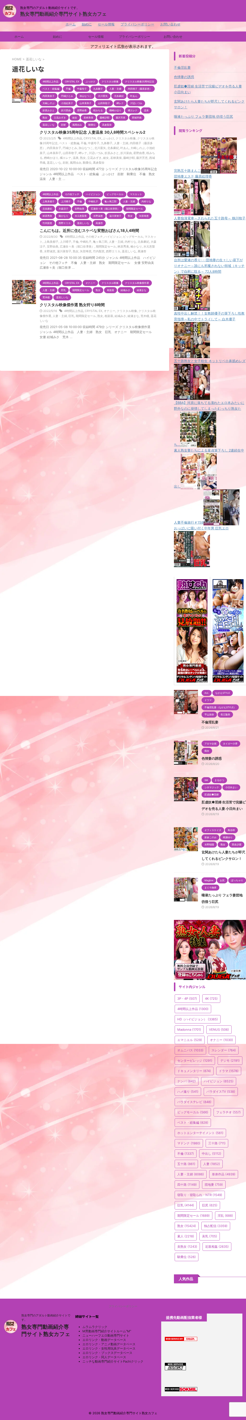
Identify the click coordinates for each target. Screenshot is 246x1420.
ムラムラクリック (94, 1327)
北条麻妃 (113, 148)
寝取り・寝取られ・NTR (199, 1195)
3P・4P (187, 998)
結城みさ (120, 316)
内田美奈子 (54, 148)
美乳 (209, 1236)
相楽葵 (109, 316)
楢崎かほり (51, 158)
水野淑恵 (49, 251)
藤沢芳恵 (142, 158)
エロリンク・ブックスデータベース (107, 1353)
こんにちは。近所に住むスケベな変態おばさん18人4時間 (89, 230)
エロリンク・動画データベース (104, 1340)
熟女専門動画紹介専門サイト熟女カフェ (63, 14)
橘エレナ (65, 158)
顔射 (65, 162)
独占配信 (216, 1226)
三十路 (217, 1143)
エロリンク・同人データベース (104, 1357)
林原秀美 (123, 246)
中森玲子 (93, 143)
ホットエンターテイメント (200, 1133)
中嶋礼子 (86, 241)
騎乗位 (87, 162)
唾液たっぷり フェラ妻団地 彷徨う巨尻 (203, 116)
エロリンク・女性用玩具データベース (108, 1348)
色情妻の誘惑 (184, 77)
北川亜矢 (100, 148)
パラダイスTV (220, 1091)
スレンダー (223, 1050)
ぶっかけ (108, 138)
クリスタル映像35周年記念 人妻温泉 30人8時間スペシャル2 (92, 132)
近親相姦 (217, 1246)
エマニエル (189, 1040)
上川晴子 (65, 241)
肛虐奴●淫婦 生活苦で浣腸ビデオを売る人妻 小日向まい (208, 89)
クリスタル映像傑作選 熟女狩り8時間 (72, 304)
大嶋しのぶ (137, 148)
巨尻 (209, 1205)
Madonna (189, 1029)
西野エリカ (113, 251)
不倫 (83, 143)
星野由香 (139, 153)
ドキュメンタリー (194, 1071)
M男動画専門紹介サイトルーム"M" (106, 1331)
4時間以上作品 (72, 138)
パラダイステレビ (194, 1102)
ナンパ (186, 1081)
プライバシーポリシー (137, 24)
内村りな (130, 241)
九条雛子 (106, 143)
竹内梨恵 (99, 251)
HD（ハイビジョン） (197, 1019)
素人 (185, 1236)
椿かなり (136, 246)
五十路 (186, 1164)
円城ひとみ (70, 148)
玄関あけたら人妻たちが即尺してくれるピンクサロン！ (209, 104)
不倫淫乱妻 (182, 67)
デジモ (230, 1060)
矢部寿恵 (86, 251)
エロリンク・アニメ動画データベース (108, 1344)
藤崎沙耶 (129, 158)
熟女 (83, 158)
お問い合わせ (170, 24)
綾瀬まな (133, 316)
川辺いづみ (96, 153)
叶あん (124, 148)
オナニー (109, 311)
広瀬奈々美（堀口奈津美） (77, 246)
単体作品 (223, 1174)
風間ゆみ (75, 162)
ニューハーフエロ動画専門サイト (105, 1335)
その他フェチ (94, 236)
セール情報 (106, 24)
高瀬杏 (142, 251)
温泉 (76, 158)
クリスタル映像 (126, 138)
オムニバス (190, 1050)
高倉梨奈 (99, 162)
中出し (211, 1153)
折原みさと (112, 153)
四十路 (187, 1184)
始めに (87, 24)
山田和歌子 (70, 153)
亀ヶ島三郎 (100, 241)
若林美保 (116, 158)
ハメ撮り (187, 1091)
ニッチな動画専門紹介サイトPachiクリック (112, 1361)
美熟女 (187, 1246)
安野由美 (52, 246)
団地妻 (214, 1184)
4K (211, 998)
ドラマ (229, 1071)
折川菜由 (126, 153)
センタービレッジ (194, 1060)
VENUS (219, 1029)
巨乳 (71, 316)
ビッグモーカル (133, 236)
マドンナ (188, 1143)
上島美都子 (51, 241)
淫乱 (225, 1215)
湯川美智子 (64, 251)
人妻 (211, 1164)
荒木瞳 (145, 316)
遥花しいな (54, 162)
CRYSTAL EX (92, 138)
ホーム (71, 24)
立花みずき (94, 158)
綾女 (106, 158)
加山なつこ (86, 148)
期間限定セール (106, 246)
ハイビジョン (113, 236)
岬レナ (83, 153)
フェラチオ (228, 1112)
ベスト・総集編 (69, 143)
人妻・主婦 (121, 143)
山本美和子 (54, 153)
